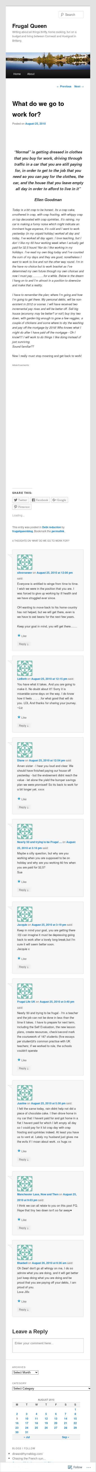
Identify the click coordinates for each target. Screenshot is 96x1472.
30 (17, 1432)
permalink (58, 531)
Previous (64, 86)
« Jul (27, 1437)
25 (36, 1428)
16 (17, 1423)
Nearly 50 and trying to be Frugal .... (39, 842)
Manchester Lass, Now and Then (37, 1194)
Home (17, 74)
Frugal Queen (29, 25)
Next (79, 86)
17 (26, 1423)
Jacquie (22, 925)
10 (26, 1418)
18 (36, 1423)
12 (46, 1418)
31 (26, 1432)
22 (75, 1423)
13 (55, 1418)
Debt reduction (51, 527)
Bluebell (22, 1263)
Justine (22, 1103)
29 (75, 1428)
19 (46, 1423)
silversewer (24, 573)
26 (46, 1428)
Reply (24, 644)
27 (55, 1428)
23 (17, 1428)
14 (65, 1418)
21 (65, 1423)
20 (55, 1423)
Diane (21, 760)
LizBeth (22, 679)
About (30, 74)
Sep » (65, 1437)
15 (75, 1418)
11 (36, 1418)
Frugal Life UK (26, 1002)
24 (26, 1428)
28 (65, 1428)
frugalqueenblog (22, 531)
